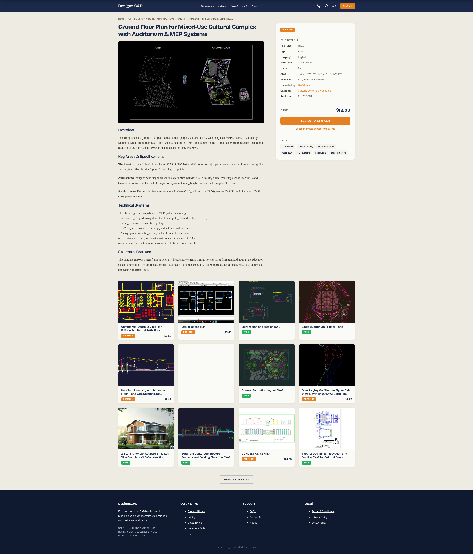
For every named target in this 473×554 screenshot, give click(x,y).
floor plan (287, 152)
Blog (190, 534)
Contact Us (256, 517)
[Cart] (318, 6)
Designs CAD (130, 6)
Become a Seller (197, 528)
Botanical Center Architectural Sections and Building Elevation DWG (205, 455)
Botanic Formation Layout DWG (262, 390)
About (253, 522)
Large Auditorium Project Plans (322, 326)
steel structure (338, 152)
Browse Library (196, 511)
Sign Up (347, 5)
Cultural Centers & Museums (160, 18)
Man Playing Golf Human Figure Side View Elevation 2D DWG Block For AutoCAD (326, 394)
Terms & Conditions (323, 511)
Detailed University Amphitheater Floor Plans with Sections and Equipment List (143, 394)
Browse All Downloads (236, 479)
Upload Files (195, 522)
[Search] (326, 6)
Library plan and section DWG (261, 326)
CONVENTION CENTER (256, 453)
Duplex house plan (193, 326)
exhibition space (326, 146)
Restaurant (320, 152)
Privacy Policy (320, 517)
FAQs (253, 511)
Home (121, 18)
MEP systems (303, 152)
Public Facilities (135, 18)
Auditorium (288, 146)
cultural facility (305, 146)
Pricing (191, 517)
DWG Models (305, 85)
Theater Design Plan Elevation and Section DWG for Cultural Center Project (324, 457)
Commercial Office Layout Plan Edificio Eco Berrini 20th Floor (141, 328)
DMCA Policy (319, 522)
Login (335, 6)
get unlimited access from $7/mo (317, 128)
